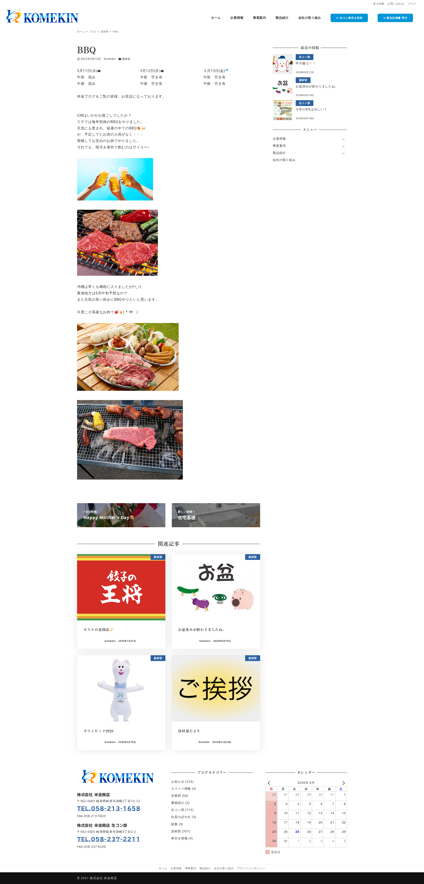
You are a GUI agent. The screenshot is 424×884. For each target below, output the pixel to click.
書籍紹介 (177, 803)
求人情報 (378, 4)
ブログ (412, 4)
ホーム (163, 868)
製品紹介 (279, 153)
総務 (174, 824)
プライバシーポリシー (251, 868)
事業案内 (279, 146)
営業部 (176, 795)
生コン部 (177, 810)
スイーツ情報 (181, 788)
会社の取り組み (284, 160)
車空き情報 (179, 838)
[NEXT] (343, 782)
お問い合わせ (395, 4)
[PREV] (269, 782)
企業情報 (279, 138)
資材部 (126, 59)
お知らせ (177, 781)
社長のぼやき (181, 817)
